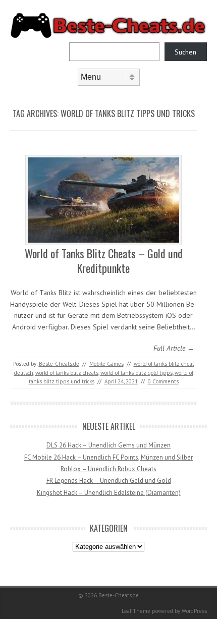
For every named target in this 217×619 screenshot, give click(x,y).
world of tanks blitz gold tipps (136, 372)
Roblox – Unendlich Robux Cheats (108, 469)
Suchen (185, 52)
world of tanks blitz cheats (66, 372)
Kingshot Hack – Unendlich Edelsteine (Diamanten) (109, 492)
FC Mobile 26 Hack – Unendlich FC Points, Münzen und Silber (108, 457)
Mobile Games (106, 363)
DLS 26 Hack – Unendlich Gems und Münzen (108, 445)
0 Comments (163, 381)
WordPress (194, 610)
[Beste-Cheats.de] (108, 36)
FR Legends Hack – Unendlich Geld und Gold (108, 480)
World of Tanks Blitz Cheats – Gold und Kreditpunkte (104, 260)
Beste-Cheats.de (59, 363)
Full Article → (173, 348)
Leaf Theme (136, 610)
